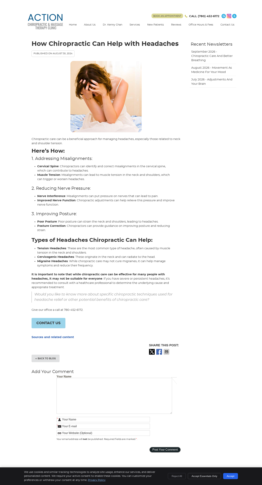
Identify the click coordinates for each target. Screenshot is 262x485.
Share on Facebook (159, 352)
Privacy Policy (97, 480)
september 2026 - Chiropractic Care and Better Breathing (212, 56)
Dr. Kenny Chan (112, 25)
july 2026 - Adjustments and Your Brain (211, 81)
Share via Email (167, 352)
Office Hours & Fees (201, 25)
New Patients (155, 25)
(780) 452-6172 (208, 16)
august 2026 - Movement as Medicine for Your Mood (211, 69)
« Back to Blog (45, 358)
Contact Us (227, 25)
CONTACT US (48, 323)
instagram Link (229, 16)
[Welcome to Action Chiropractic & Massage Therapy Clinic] (45, 29)
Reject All (177, 476)
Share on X (152, 352)
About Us (90, 25)
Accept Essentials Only (204, 476)
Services (135, 25)
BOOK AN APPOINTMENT (167, 16)
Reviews (176, 25)
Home (73, 25)
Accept (230, 476)
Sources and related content (53, 337)
